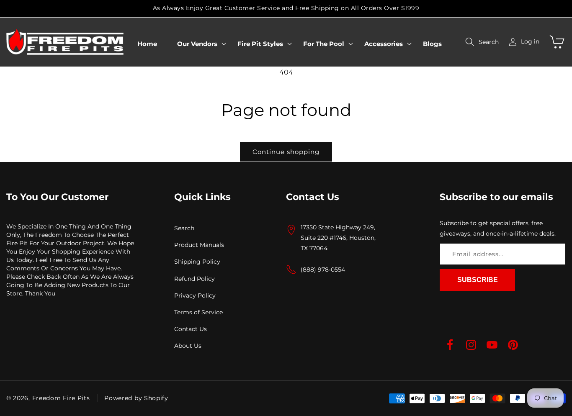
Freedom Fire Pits (61, 398)
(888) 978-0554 (323, 269)
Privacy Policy (195, 295)
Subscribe (477, 279)
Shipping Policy (197, 261)
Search (184, 228)
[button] (197, 44)
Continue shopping (286, 152)
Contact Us (190, 329)
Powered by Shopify (136, 398)
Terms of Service (198, 312)
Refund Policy (194, 278)
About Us (187, 345)
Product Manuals (199, 245)
